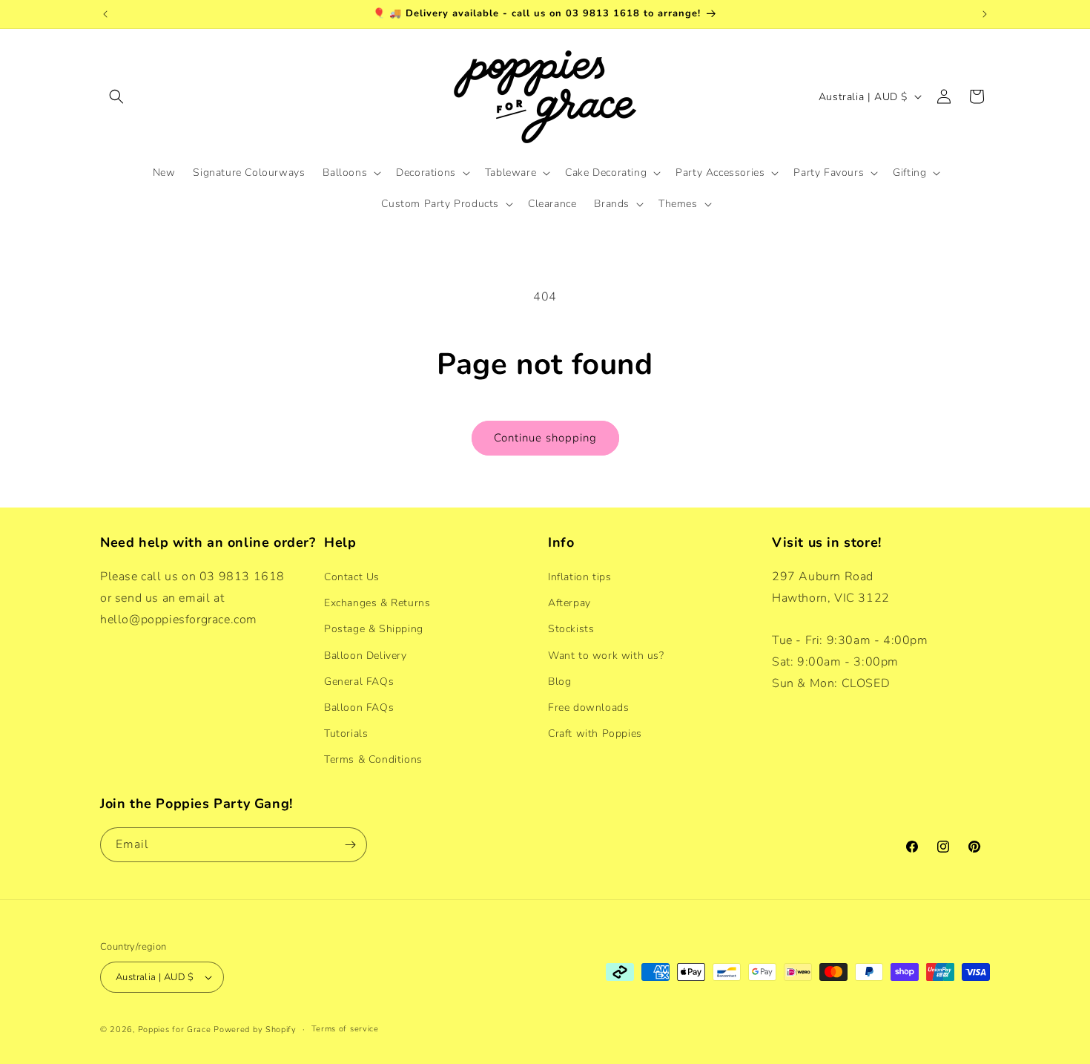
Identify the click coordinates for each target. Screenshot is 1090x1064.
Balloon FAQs (359, 707)
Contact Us (352, 577)
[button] (116, 96)
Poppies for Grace (174, 1029)
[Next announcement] (984, 14)
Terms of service (345, 1028)
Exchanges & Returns (377, 603)
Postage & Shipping (373, 629)
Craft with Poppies (595, 733)
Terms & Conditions (373, 759)
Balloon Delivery (365, 655)
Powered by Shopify (255, 1029)
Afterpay (569, 603)
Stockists (571, 629)
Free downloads (588, 707)
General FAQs (359, 681)
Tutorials (346, 733)
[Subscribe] (350, 844)
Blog (559, 681)
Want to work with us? (606, 655)
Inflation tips (579, 577)
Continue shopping (545, 437)
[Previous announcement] (105, 14)
